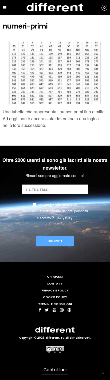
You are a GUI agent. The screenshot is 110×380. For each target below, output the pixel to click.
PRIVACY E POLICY (55, 290)
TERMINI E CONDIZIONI (55, 304)
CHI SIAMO (55, 276)
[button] (100, 7)
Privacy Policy (64, 218)
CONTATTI (55, 283)
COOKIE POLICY (55, 297)
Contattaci (55, 370)
